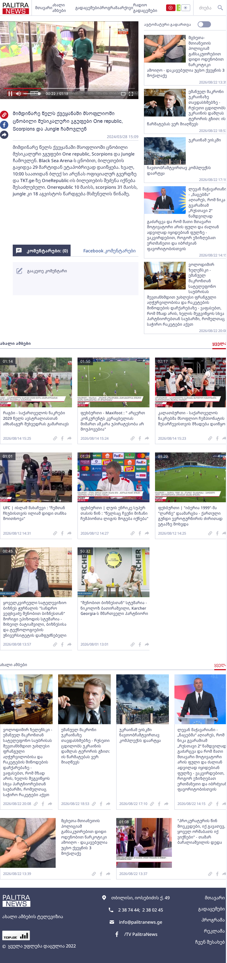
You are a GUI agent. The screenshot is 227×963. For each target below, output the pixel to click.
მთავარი (43, 7)
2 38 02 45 (152, 910)
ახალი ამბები (59, 7)
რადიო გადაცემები (145, 7)
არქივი (126, 7)
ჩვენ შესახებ (210, 942)
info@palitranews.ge (140, 922)
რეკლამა (214, 931)
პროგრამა (109, 7)
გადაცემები (87, 7)
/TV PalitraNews (141, 934)
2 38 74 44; (129, 910)
